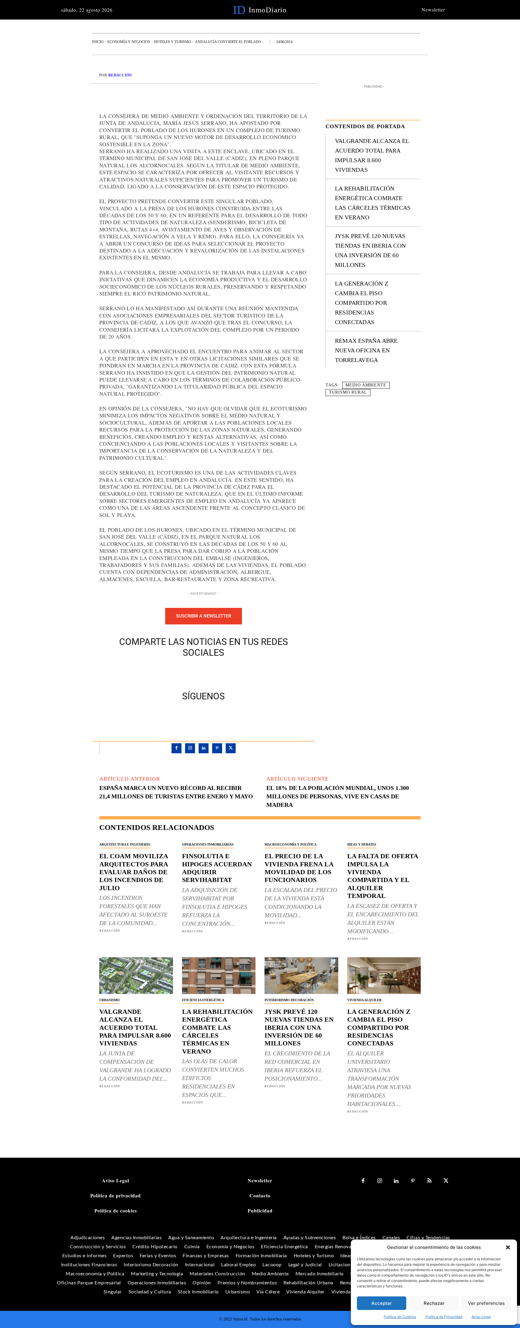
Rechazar (434, 1303)
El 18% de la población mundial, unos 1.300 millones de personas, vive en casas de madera (337, 796)
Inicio (98, 42)
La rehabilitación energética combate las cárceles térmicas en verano (217, 1031)
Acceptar (381, 1303)
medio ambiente (365, 385)
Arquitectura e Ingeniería (124, 844)
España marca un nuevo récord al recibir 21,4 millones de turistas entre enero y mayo (176, 792)
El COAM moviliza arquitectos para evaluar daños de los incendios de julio (133, 872)
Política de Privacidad (444, 1316)
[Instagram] (190, 748)
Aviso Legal (481, 1316)
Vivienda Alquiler (364, 1000)
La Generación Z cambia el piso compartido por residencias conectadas (361, 302)
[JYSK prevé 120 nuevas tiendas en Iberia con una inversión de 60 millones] (301, 975)
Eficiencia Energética (203, 1000)
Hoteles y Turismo (172, 42)
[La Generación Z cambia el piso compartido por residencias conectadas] (384, 975)
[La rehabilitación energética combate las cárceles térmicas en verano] (219, 975)
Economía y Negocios (128, 42)
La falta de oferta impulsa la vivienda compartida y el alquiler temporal (382, 875)
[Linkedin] (203, 748)
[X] (196, 673)
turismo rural (348, 392)
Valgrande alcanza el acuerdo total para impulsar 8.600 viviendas (135, 1027)
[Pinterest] (210, 673)
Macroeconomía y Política (291, 844)
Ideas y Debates (361, 844)
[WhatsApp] (224, 673)
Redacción (120, 75)
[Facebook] (183, 673)
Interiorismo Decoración (289, 1000)
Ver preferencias (486, 1303)
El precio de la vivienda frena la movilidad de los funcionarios (299, 868)
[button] (508, 1247)
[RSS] (429, 1181)
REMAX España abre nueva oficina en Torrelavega (366, 350)
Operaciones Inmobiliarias (208, 844)
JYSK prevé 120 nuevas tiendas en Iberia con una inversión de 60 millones (299, 1027)
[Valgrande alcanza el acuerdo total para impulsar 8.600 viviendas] (136, 975)
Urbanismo (109, 1000)
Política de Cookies (400, 1316)
